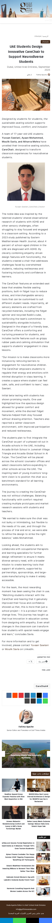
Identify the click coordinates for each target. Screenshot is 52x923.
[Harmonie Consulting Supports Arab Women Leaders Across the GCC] (43, 892)
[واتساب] (45, 701)
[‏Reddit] (15, 695)
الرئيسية (46, 36)
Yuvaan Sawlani (40, 645)
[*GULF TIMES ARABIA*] (26, 9)
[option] (26, 754)
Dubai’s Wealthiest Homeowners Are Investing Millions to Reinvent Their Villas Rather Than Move (18, 868)
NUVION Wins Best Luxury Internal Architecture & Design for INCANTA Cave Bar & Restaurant (38, 798)
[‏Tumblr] (27, 695)
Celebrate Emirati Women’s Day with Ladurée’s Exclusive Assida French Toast (19, 878)
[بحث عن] (41, 20)
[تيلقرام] (39, 701)
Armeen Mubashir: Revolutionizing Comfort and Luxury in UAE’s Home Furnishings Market (13, 825)
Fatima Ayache (41, 75)
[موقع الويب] (26, 734)
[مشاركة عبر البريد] (33, 701)
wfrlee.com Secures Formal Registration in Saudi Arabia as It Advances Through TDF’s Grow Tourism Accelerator (18, 845)
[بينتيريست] (21, 695)
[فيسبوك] (45, 695)
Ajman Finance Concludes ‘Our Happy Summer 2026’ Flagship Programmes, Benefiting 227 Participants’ (19, 857)
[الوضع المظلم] (37, 20)
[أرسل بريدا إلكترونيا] (35, 75)
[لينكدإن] (33, 695)
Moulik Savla (12, 649)
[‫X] (39, 695)
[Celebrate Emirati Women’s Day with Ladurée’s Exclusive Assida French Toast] (43, 880)
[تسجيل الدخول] (32, 20)
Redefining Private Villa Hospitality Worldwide (26, 756)
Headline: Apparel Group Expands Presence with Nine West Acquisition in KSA (13, 797)
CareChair (41, 686)
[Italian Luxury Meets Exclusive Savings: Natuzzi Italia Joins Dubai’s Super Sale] (38, 812)
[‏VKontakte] (8, 695)
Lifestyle (37, 36)
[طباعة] (27, 701)
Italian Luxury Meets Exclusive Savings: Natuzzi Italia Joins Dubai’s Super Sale (38, 824)
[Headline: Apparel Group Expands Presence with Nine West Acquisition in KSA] (13, 785)
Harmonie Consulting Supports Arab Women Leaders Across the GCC (20, 890)
